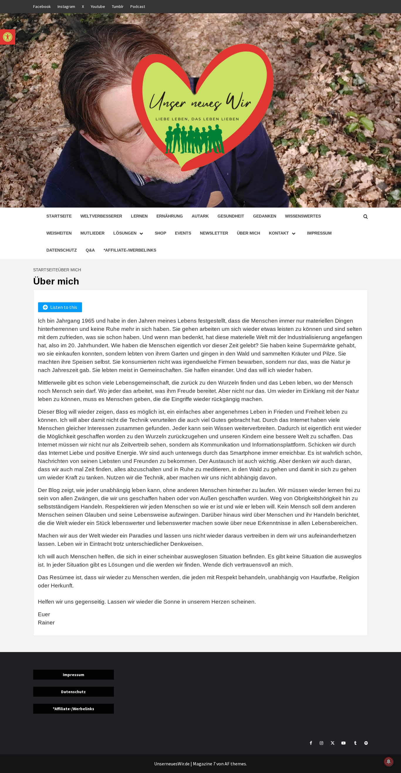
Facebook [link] (42, 6)
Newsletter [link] (214, 233)
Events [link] (183, 233)
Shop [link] (160, 233)
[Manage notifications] (388, 761)
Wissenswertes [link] (303, 216)
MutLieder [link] (92, 233)
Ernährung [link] (169, 216)
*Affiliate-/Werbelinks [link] (130, 250)
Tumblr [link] (118, 6)
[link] (7, 37)
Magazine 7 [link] (204, 764)
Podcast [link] (137, 6)
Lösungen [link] (125, 233)
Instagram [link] (66, 6)
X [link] (83, 6)
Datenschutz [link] (61, 250)
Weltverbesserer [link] (101, 216)
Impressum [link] (319, 233)
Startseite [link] (59, 216)
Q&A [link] (90, 250)
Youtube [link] (98, 6)
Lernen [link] (139, 216)
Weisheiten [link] (59, 233)
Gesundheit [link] (231, 216)
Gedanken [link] (264, 216)
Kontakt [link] (279, 233)
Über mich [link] (248, 233)
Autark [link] (200, 216)
